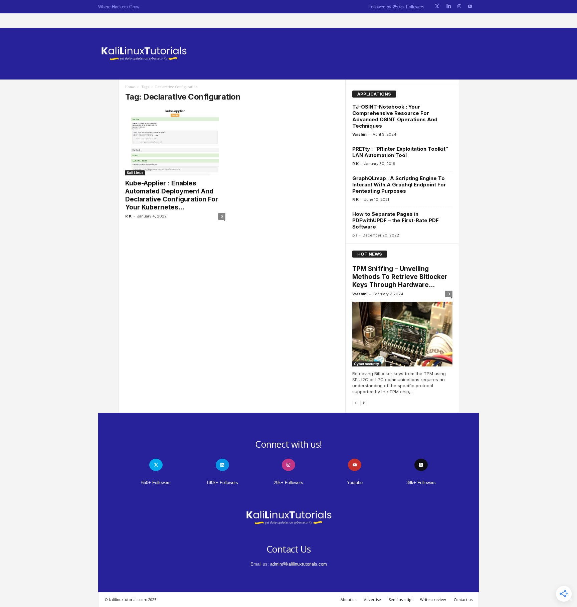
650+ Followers (156, 482)
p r (354, 235)
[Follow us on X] (437, 6)
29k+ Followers (288, 482)
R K (128, 216)
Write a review (433, 599)
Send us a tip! (400, 599)
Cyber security (366, 364)
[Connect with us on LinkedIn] (448, 6)
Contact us (463, 599)
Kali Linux (135, 173)
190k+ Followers (222, 482)
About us (348, 599)
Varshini (359, 134)
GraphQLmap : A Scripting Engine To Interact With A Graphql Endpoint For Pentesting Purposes (399, 184)
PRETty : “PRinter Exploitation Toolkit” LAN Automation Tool (400, 152)
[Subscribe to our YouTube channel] (470, 6)
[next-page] (363, 402)
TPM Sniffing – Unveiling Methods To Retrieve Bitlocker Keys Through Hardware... (399, 277)
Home (130, 87)
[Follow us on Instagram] (459, 6)
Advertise (372, 599)
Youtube (355, 482)
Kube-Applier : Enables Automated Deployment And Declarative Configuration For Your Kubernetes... (171, 195)
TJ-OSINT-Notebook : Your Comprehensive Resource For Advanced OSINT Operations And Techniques (394, 116)
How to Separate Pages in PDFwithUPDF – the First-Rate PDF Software (395, 220)
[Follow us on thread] (421, 465)
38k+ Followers (421, 482)
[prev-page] (355, 402)
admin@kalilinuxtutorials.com (298, 564)
